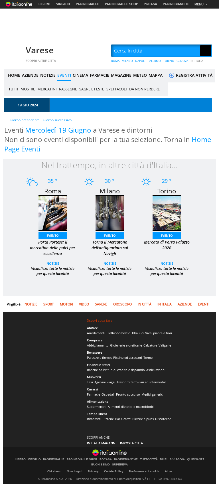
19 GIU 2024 (28, 105)
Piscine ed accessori (127, 357)
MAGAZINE (121, 75)
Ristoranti (94, 419)
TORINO (168, 61)
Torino (166, 191)
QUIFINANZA (195, 459)
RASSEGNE (68, 89)
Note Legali (74, 471)
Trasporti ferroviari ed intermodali (142, 382)
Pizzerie (108, 419)
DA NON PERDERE (144, 89)
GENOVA (182, 61)
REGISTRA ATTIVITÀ (193, 75)
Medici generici (152, 394)
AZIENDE (30, 75)
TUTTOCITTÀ (149, 459)
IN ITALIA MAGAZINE (102, 443)
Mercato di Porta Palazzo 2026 (167, 244)
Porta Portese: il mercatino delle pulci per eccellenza (52, 247)
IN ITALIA (196, 61)
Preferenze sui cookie (144, 471)
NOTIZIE (48, 75)
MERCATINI (47, 89)
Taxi (90, 382)
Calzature (150, 345)
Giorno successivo (57, 120)
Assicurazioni (155, 370)
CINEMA (80, 75)
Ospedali (108, 394)
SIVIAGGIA (177, 459)
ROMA (115, 61)
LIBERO (44, 4)
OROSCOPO (122, 304)
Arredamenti (96, 333)
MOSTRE (28, 89)
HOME (14, 75)
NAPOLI (140, 61)
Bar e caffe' (123, 419)
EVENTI (64, 75)
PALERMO (154, 61)
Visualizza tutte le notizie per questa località (52, 271)
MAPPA (156, 75)
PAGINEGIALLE (87, 4)
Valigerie (165, 345)
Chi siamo (54, 471)
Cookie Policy (113, 471)
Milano (110, 191)
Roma (52, 191)
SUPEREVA (120, 464)
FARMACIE (99, 75)
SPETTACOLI (116, 89)
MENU (199, 4)
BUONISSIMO (100, 464)
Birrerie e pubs (143, 419)
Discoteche (163, 419)
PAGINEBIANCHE (176, 4)
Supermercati (96, 406)
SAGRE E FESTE (91, 89)
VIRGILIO (63, 4)
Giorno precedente (25, 120)
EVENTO (52, 235)
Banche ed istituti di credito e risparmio (116, 370)
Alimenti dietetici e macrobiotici (131, 406)
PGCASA (150, 4)
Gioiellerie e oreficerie (126, 345)
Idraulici (138, 333)
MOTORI (66, 304)
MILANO (127, 61)
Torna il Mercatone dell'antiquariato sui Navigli (110, 247)
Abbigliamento (98, 345)
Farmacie (93, 394)
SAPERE (101, 304)
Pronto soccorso (128, 394)
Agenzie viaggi (104, 382)
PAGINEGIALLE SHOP (121, 4)
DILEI (163, 459)
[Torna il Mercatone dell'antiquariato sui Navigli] (110, 212)
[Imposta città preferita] (11, 50)
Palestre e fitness (99, 357)
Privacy (93, 471)
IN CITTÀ (144, 304)
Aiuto (168, 471)
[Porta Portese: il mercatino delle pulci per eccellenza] (52, 212)
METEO (140, 75)
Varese (40, 50)
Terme (148, 357)
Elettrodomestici (119, 333)
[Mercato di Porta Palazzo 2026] (167, 212)
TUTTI (13, 89)
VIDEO (84, 304)
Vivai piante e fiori (158, 333)
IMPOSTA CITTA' (131, 443)
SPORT (48, 304)
